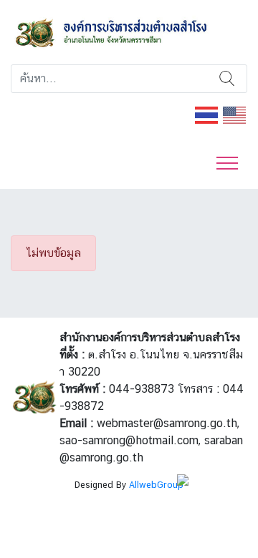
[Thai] (207, 114)
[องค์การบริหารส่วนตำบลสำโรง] (129, 31)
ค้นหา (227, 78)
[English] (235, 114)
